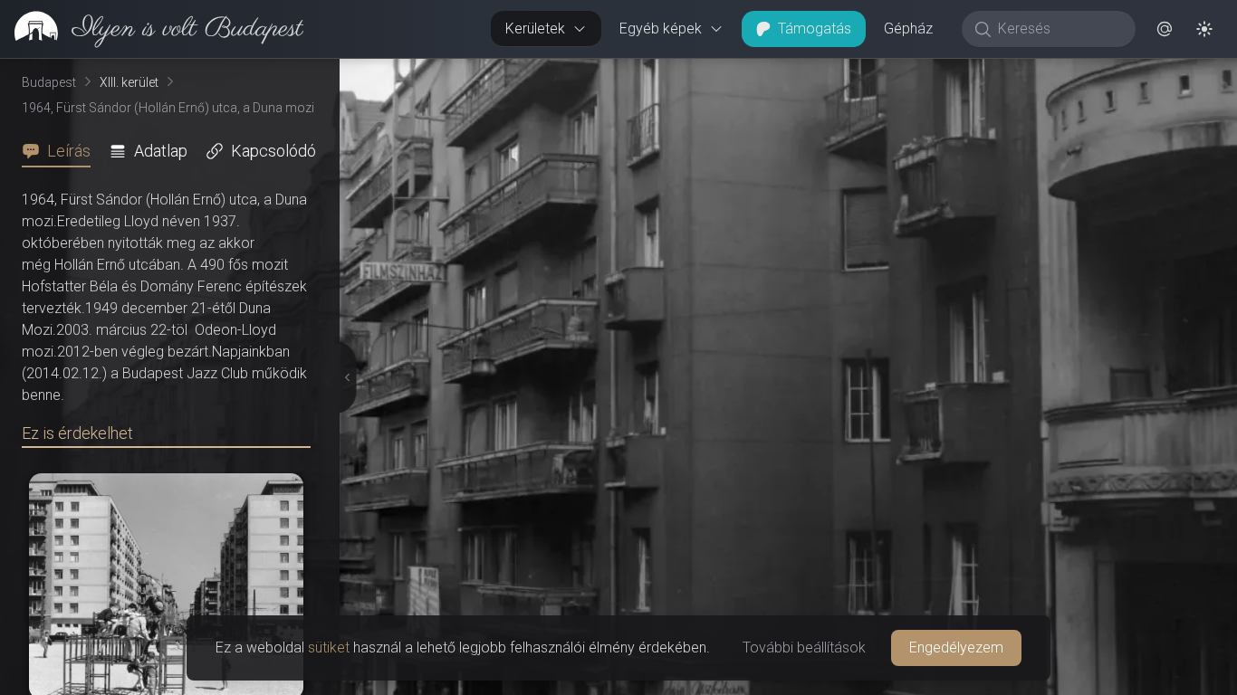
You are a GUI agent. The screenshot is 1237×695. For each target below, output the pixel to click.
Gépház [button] (908, 28)
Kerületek (535, 28)
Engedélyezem (956, 647)
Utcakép (1015, 73)
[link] (151, 29)
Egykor (904, 73)
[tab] (61, 151)
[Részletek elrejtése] (343, 377)
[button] (1164, 29)
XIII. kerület (129, 82)
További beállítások (804, 647)
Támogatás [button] (814, 28)
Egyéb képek (660, 28)
